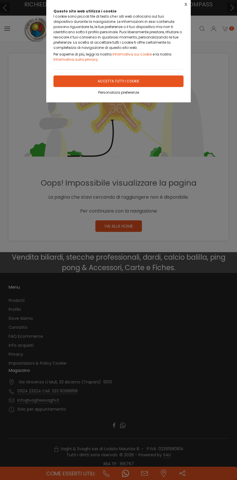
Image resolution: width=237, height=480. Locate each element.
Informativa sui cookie (132, 54)
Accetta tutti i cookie (118, 81)
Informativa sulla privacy (75, 59)
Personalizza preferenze (118, 92)
